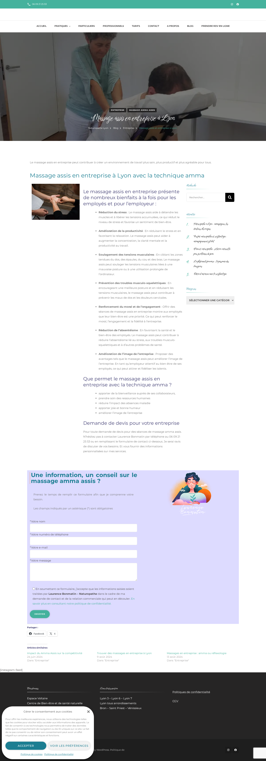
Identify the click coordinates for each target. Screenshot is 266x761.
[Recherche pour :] (205, 197)
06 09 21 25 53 (39, 4)
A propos (173, 26)
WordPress (102, 749)
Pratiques (61, 26)
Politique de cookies (32, 754)
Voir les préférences (69, 745)
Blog (190, 26)
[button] (88, 711)
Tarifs (136, 26)
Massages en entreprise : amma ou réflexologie (196, 653)
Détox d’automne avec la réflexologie (210, 274)
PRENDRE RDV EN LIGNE (215, 26)
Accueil (42, 26)
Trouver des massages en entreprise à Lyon (124, 653)
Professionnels (113, 26)
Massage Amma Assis (142, 110)
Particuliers (86, 26)
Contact (153, 26)
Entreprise (117, 110)
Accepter (26, 745)
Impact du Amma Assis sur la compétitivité (54, 653)
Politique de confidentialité (58, 754)
